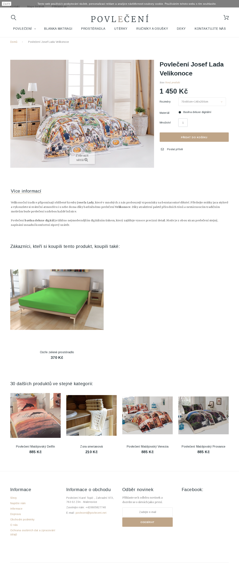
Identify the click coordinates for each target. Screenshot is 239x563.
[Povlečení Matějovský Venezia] (147, 415)
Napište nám (18, 503)
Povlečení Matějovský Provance (203, 446)
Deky (181, 28)
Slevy (13, 497)
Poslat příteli (175, 149)
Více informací (26, 191)
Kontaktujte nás (210, 28)
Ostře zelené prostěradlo (57, 352)
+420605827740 (96, 507)
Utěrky (121, 28)
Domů (13, 41)
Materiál (165, 112)
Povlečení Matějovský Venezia (147, 446)
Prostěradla (93, 28)
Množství (165, 122)
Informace (16, 508)
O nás (14, 524)
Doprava (15, 514)
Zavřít (6, 3)
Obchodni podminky (22, 519)
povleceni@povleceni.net (91, 512)
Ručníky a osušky (152, 28)
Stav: (162, 82)
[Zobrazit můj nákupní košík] (226, 17)
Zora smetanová (91, 446)
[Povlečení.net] (119, 19)
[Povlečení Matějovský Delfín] (35, 415)
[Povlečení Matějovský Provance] (203, 415)
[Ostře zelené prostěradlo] (57, 299)
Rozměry (166, 101)
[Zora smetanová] (91, 415)
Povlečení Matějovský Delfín (35, 446)
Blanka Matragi (58, 28)
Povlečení (22, 28)
